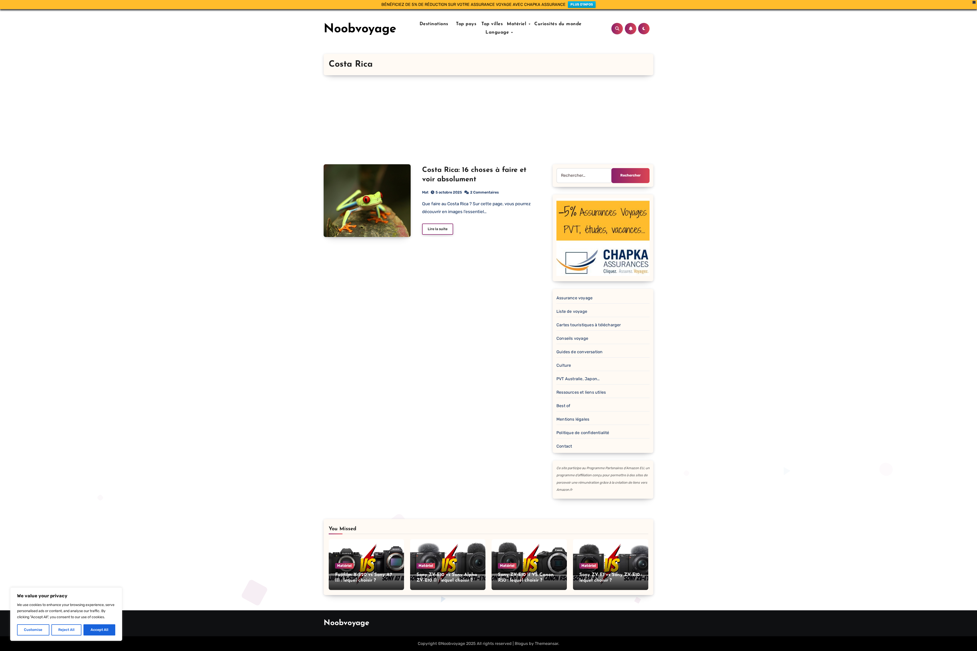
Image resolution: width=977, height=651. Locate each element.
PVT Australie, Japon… (578, 378)
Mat (425, 192)
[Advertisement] (488, 126)
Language (498, 32)
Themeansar (546, 643)
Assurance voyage (574, 297)
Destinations (433, 24)
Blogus (521, 643)
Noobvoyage (360, 29)
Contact (564, 446)
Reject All (66, 630)
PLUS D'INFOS (581, 4)
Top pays (465, 24)
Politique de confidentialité (582, 432)
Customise (33, 630)
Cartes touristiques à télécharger (588, 324)
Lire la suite (438, 229)
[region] (66, 614)
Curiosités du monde (558, 24)
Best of (563, 405)
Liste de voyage (571, 311)
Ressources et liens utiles (581, 392)
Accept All (99, 630)
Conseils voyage (572, 338)
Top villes (492, 24)
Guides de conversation (579, 351)
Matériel (517, 24)
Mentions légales (572, 419)
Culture (563, 365)
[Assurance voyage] (603, 236)
